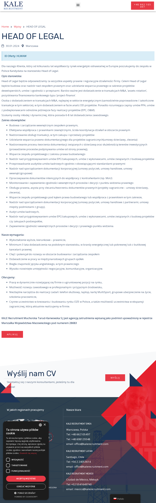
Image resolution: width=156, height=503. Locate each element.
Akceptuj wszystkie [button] (25, 478)
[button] (78, 4)
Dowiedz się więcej (28, 453)
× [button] (44, 425)
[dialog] (26, 460)
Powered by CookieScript (25, 497)
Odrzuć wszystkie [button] (26, 486)
